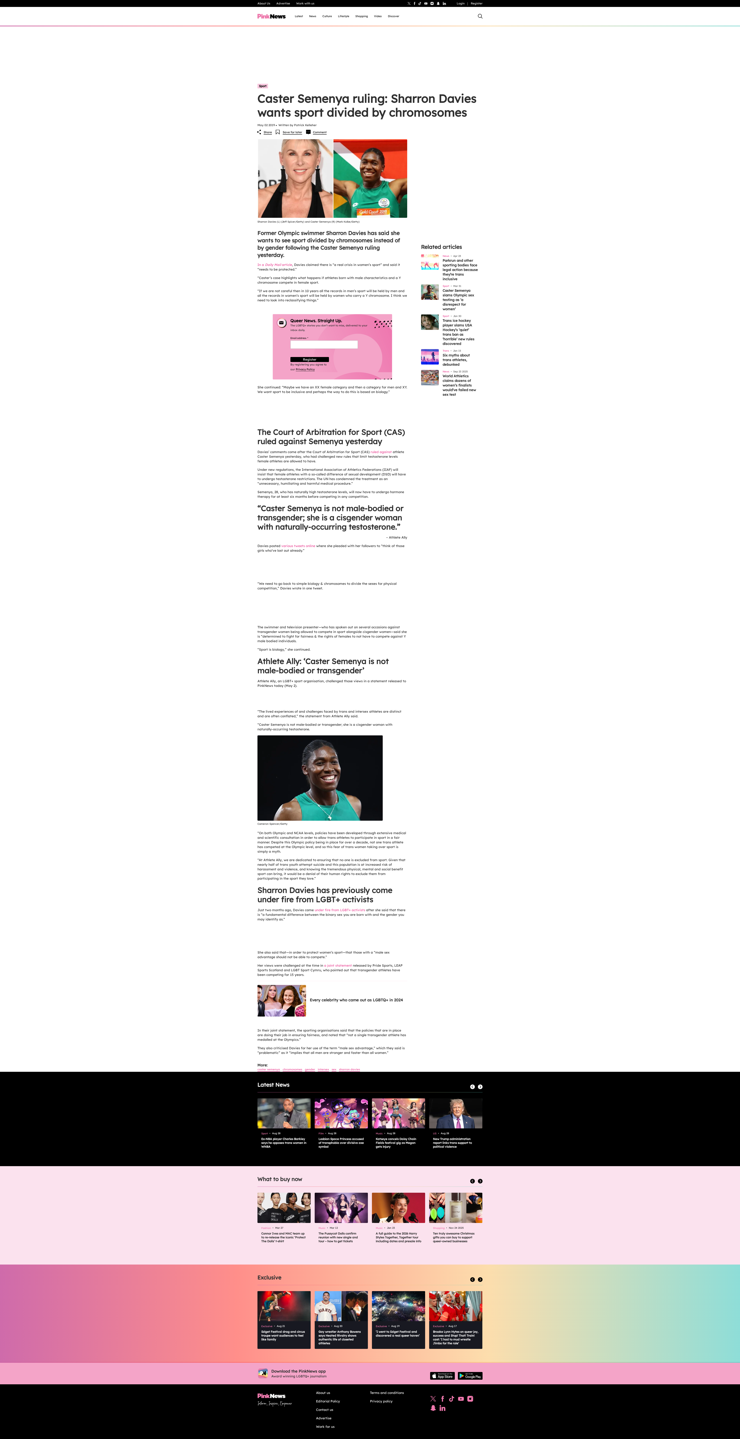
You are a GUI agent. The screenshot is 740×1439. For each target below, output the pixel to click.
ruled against (381, 452)
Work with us (305, 3)
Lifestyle (343, 16)
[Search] (480, 16)
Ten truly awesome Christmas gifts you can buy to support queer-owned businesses (453, 1237)
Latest (299, 16)
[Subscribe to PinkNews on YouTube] (461, 1399)
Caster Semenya (268, 1069)
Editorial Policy (328, 1401)
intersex (323, 1069)
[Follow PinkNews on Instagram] (470, 1399)
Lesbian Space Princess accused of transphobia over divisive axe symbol (341, 1142)
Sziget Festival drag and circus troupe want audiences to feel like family (283, 1335)
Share (268, 132)
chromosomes (292, 1069)
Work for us (325, 1427)
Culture (327, 16)
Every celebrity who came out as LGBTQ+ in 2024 (356, 999)
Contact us (324, 1410)
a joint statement (338, 965)
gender (310, 1069)
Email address (304, 338)
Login (461, 3)
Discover (393, 16)
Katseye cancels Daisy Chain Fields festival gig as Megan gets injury (396, 1142)
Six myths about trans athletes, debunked (456, 360)
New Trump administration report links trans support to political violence (452, 1142)
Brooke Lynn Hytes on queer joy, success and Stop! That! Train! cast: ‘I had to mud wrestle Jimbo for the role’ (455, 1337)
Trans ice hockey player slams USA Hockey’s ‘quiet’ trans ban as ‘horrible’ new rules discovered (458, 332)
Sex (334, 1069)
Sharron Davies (349, 1069)
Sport (263, 86)
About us (323, 1393)
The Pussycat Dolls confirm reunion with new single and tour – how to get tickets (338, 1237)
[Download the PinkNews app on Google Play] (470, 1376)
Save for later (292, 132)
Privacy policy (381, 1401)
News (312, 16)
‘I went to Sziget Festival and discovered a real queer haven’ (398, 1333)
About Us (263, 3)
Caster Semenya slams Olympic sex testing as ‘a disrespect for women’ (458, 299)
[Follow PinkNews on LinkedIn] (444, 3)
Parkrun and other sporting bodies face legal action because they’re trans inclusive (460, 269)
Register (477, 3)
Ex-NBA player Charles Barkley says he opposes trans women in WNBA (283, 1142)
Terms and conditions (387, 1393)
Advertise (283, 3)
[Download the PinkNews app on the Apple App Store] (442, 1376)
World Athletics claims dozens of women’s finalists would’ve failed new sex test (459, 385)
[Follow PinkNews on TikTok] (451, 1399)
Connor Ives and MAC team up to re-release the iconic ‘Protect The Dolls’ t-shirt (283, 1237)
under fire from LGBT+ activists (340, 910)
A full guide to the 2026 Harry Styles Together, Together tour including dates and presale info (398, 1237)
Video (378, 16)
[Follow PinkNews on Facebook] (443, 1399)
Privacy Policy (305, 369)
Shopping (361, 16)
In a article (274, 265)
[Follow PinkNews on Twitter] (433, 1399)
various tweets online (298, 546)
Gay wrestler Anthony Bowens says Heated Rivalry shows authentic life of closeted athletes (340, 1337)
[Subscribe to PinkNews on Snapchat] (433, 1409)
